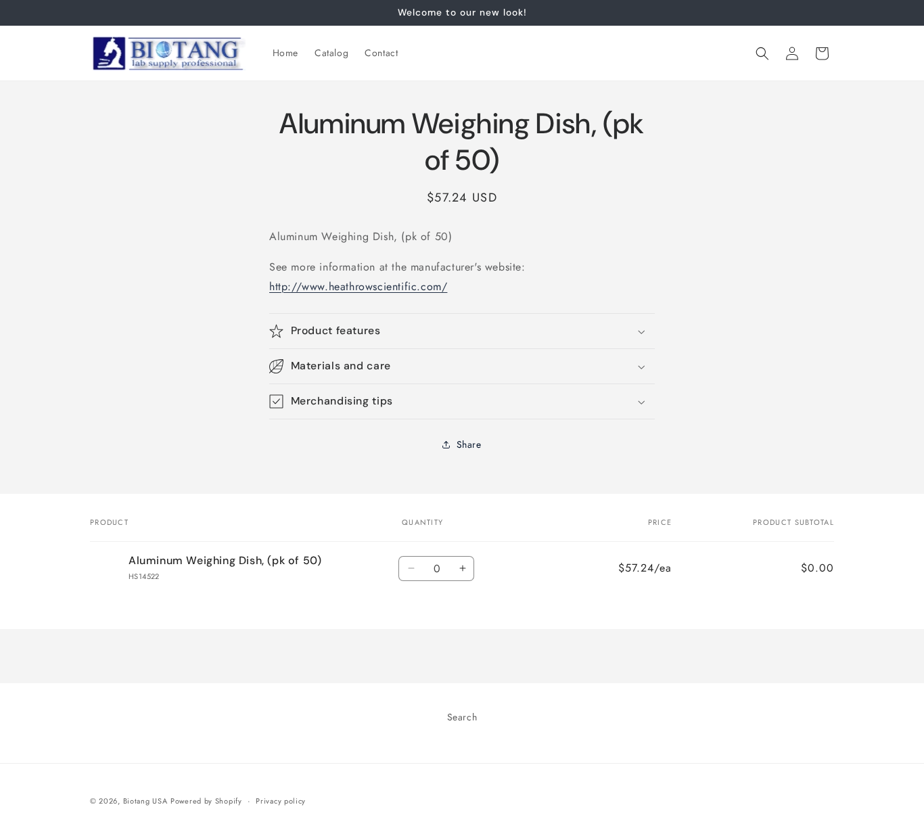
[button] (762, 53)
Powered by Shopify (206, 800)
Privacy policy (281, 800)
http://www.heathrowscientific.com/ (358, 286)
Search (462, 717)
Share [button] (469, 444)
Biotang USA (145, 800)
